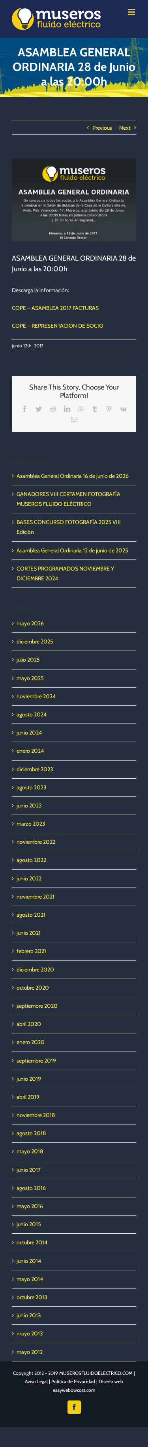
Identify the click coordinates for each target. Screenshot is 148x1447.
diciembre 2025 (35, 641)
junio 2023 (29, 805)
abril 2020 (29, 1023)
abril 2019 (28, 1096)
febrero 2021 (31, 951)
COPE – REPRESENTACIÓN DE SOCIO (57, 325)
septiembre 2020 (37, 1005)
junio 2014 (29, 1260)
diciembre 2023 (35, 769)
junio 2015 (29, 1224)
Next (125, 127)
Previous (102, 127)
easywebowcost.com (74, 1390)
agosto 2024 (32, 714)
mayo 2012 (30, 1352)
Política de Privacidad (73, 1381)
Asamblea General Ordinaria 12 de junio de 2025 (72, 550)
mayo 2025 (30, 678)
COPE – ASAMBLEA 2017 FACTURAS (55, 307)
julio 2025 (28, 659)
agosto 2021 (31, 914)
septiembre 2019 (36, 1060)
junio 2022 (29, 878)
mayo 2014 (30, 1279)
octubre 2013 (32, 1297)
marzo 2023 (31, 823)
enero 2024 (30, 750)
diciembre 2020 (35, 969)
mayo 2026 (30, 623)
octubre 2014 (32, 1242)
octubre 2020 (33, 987)
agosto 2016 (31, 1188)
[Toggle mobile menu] (132, 12)
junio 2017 (29, 1169)
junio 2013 (29, 1315)
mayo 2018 (30, 1151)
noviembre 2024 (36, 696)
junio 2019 (29, 1078)
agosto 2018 (31, 1133)
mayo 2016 (30, 1206)
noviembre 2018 (36, 1115)
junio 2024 (29, 732)
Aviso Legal (36, 1381)
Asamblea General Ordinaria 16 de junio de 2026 (73, 475)
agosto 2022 (31, 859)
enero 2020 (31, 1042)
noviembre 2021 (35, 896)
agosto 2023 (32, 787)
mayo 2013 (30, 1333)
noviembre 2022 (36, 841)
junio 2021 (29, 932)
